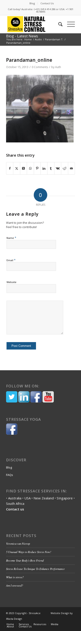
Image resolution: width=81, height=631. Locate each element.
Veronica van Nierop (18, 543)
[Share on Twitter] (16, 168)
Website (11, 282)
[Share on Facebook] (9, 168)
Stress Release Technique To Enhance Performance (35, 569)
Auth (58, 67)
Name (11, 238)
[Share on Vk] (57, 168)
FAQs (9, 475)
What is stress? (15, 577)
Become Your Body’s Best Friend (25, 560)
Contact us (15, 509)
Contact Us (47, 3)
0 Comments (40, 67)
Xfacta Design (14, 618)
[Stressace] (26, 24)
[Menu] (69, 24)
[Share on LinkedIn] (44, 168)
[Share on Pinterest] (37, 168)
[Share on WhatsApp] (30, 168)
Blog (32, 3)
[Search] (58, 24)
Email (11, 260)
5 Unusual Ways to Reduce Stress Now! (28, 552)
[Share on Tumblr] (50, 168)
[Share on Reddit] (64, 168)
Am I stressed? (14, 585)
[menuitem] (32, 3)
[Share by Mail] (71, 168)
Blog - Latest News (22, 36)
